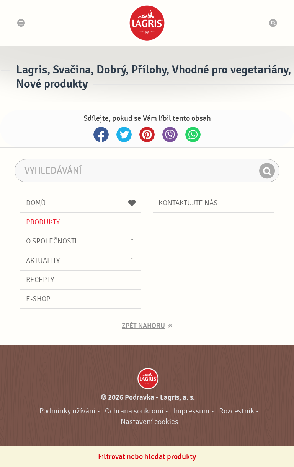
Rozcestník (236, 411)
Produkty (43, 222)
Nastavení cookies (149, 421)
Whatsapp (193, 134)
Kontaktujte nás (188, 203)
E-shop (38, 299)
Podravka (147, 23)
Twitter (124, 134)
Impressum (191, 411)
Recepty (40, 280)
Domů (36, 203)
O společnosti (51, 241)
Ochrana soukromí (134, 411)
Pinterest (147, 134)
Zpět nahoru (143, 326)
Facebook (101, 134)
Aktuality (43, 260)
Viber (170, 134)
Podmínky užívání (67, 411)
